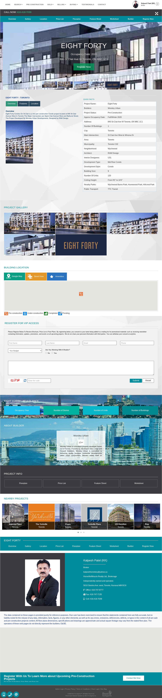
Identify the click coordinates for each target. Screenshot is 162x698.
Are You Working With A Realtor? (57, 350)
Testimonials (88, 4)
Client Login (95, 689)
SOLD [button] (49, 4)
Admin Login (59, 689)
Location (43, 19)
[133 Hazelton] (121, 517)
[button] (81, 294)
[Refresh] (24, 380)
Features (23, 104)
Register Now (148, 19)
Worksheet (114, 19)
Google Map (17, 276)
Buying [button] (73, 4)
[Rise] (147, 517)
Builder (131, 19)
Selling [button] (61, 4)
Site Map (104, 689)
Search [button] (17, 4)
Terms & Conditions (83, 689)
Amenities (59, 276)
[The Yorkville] (41, 517)
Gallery (28, 19)
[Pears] (68, 517)
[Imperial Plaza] (15, 517)
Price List (60, 19)
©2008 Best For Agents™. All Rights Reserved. (81, 693)
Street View (38, 276)
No (49, 353)
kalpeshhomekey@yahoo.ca (95, 572)
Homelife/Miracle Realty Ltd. (100, 576)
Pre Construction (35, 4)
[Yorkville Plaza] (94, 517)
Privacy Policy (70, 689)
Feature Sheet (95, 19)
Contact (102, 4)
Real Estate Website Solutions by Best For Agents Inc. (81, 695)
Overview (12, 19)
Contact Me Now (134, 678)
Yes (55, 353)
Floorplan (77, 19)
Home (7, 4)
